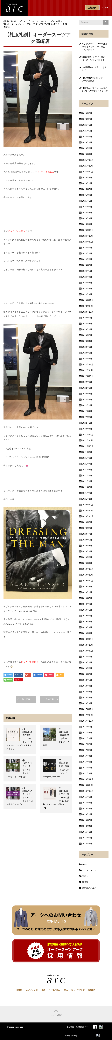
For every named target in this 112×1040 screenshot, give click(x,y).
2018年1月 (87, 703)
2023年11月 (87, 306)
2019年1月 (87, 633)
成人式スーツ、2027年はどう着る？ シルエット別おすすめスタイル (94, 47)
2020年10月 (87, 516)
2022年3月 (87, 417)
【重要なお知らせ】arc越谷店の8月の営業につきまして (95, 89)
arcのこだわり (32, 990)
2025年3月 (87, 212)
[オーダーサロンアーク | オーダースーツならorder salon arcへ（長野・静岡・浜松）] (14, 7)
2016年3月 (87, 832)
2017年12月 (87, 709)
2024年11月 (87, 236)
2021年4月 (87, 481)
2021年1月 (87, 499)
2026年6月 (87, 125)
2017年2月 (87, 767)
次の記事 (50, 699)
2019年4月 (87, 616)
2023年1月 (87, 358)
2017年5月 (87, 750)
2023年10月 (87, 312)
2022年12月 (87, 364)
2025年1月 (87, 224)
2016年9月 (87, 797)
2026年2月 (87, 148)
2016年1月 (87, 843)
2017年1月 (87, 773)
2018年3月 (87, 691)
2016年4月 (87, 826)
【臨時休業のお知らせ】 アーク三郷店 (94, 79)
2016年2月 (87, 838)
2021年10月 (87, 446)
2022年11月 (87, 370)
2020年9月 (87, 522)
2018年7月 (87, 668)
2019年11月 (87, 575)
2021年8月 (87, 458)
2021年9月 (87, 452)
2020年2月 (87, 557)
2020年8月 (87, 528)
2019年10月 (87, 580)
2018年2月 (87, 697)
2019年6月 (87, 604)
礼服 (65, 24)
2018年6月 (87, 674)
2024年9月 (87, 247)
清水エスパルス (89, 888)
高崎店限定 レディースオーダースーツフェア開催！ (94, 58)
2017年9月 (87, 727)
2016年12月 (87, 779)
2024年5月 (87, 271)
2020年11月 (87, 510)
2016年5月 (87, 820)
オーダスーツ (29, 24)
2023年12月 (87, 300)
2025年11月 (87, 166)
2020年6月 (87, 540)
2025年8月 (87, 183)
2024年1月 (87, 294)
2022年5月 (87, 405)
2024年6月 (87, 265)
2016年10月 (87, 791)
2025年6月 (87, 195)
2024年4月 (87, 277)
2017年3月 (87, 762)
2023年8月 (87, 323)
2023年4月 (87, 341)
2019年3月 (87, 621)
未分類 (85, 882)
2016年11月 (87, 785)
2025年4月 (87, 207)
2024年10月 (87, 242)
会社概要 (70, 1027)
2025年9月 (87, 177)
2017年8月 (87, 732)
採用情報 (79, 1027)
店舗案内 (92, 990)
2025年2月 (87, 218)
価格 (43, 990)
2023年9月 (87, 318)
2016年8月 (87, 802)
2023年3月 (87, 347)
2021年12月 (87, 434)
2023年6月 (87, 329)
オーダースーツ (31, 21)
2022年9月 (87, 382)
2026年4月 (87, 136)
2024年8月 (87, 253)
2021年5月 (87, 475)
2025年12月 (87, 160)
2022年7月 (87, 393)
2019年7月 (87, 598)
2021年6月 (87, 469)
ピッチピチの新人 (44, 24)
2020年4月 (87, 551)
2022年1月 (87, 429)
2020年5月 (87, 545)
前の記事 (26, 699)
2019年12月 (87, 569)
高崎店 (7, 27)
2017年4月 (87, 756)
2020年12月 (87, 504)
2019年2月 (87, 627)
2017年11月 (87, 715)
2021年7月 (87, 464)
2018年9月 (87, 656)
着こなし (58, 24)
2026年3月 (87, 142)
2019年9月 (87, 586)
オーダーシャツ (14, 24)
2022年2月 (87, 423)
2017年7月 (87, 738)
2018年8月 (87, 662)
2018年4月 (87, 686)
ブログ (43, 21)
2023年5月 (87, 335)
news (84, 864)
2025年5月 (87, 201)
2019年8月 (87, 592)
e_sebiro (57, 21)
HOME (19, 990)
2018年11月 (87, 645)
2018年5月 (87, 680)
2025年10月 (87, 171)
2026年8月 (87, 113)
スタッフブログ (77, 990)
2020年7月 (87, 534)
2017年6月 (87, 744)
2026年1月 (87, 154)
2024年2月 (87, 288)
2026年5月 (87, 131)
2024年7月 (87, 259)
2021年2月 (87, 493)
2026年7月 (87, 119)
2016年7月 (87, 808)
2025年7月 (87, 189)
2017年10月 (87, 721)
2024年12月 (87, 230)
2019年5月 (87, 610)
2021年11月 (87, 440)
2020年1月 (87, 563)
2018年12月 (87, 639)
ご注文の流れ (54, 990)
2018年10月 (87, 651)
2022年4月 (87, 411)
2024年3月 (87, 282)
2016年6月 (87, 814)
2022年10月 (87, 376)
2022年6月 (87, 399)
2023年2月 (87, 353)
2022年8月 (87, 388)
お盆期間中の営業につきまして (94, 68)
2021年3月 (87, 487)
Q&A (66, 990)
